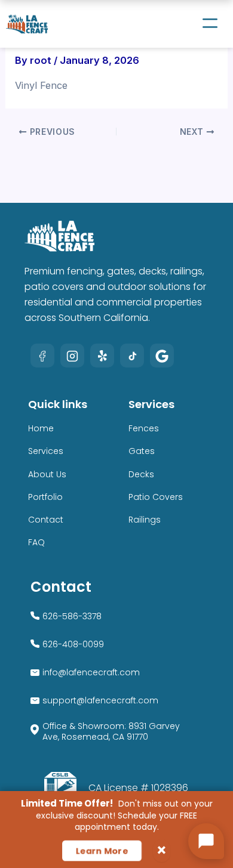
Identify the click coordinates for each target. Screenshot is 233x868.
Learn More (101, 851)
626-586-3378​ (72, 616)
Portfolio (45, 497)
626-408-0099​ (73, 644)
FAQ (36, 542)
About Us (47, 474)
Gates (141, 451)
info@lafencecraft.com (91, 672)
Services (45, 451)
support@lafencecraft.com (100, 700)
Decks (141, 474)
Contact (45, 520)
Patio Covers (155, 497)
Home (41, 428)
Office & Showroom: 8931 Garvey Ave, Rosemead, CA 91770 (111, 731)
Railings (144, 520)
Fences (143, 428)
